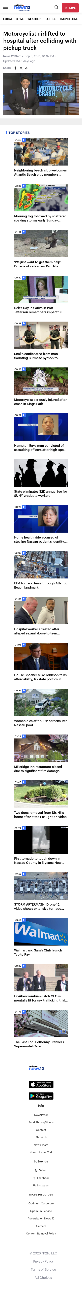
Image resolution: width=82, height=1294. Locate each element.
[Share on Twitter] (21, 68)
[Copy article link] (26, 68)
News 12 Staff (11, 56)
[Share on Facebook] (15, 68)
